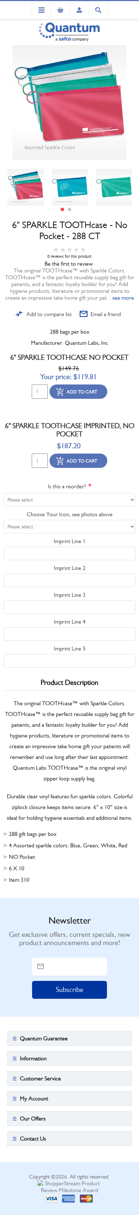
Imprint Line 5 (70, 648)
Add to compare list (49, 314)
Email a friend (106, 314)
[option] (26, 187)
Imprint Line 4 (70, 621)
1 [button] (62, 209)
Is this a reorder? (67, 486)
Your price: (56, 377)
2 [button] (69, 209)
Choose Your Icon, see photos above (70, 514)
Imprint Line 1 (70, 541)
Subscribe (69, 990)
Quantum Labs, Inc (86, 342)
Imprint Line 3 (70, 594)
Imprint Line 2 (70, 568)
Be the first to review (69, 263)
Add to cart (82, 391)
